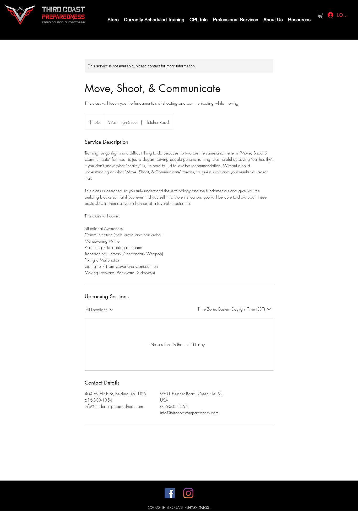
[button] (320, 15)
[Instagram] (188, 493)
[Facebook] (170, 493)
